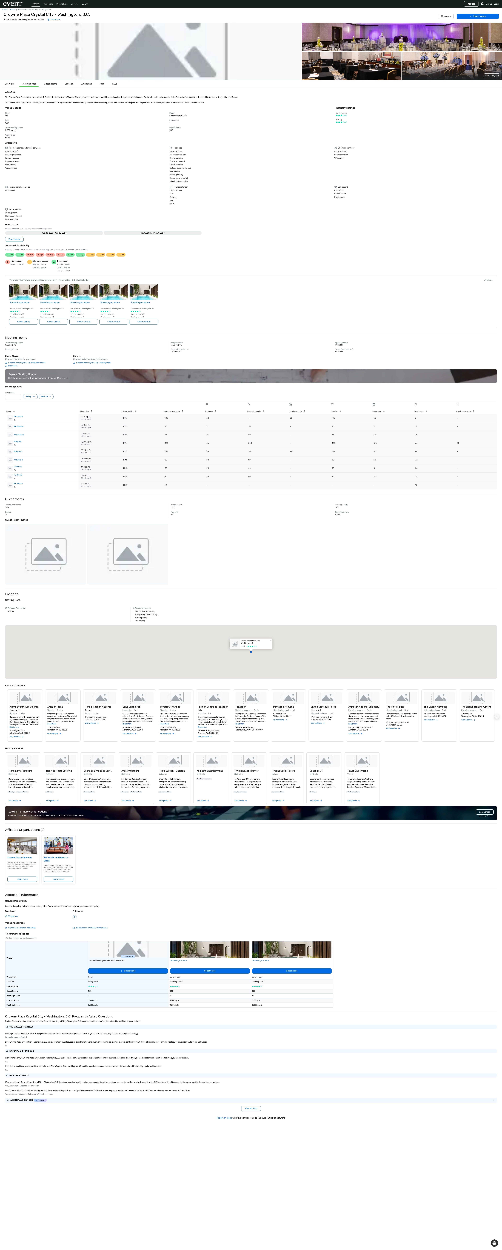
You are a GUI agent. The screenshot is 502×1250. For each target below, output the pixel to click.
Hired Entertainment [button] (203, 779)
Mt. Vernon (18, 483)
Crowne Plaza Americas (19, 857)
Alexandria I (18, 426)
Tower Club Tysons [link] (357, 770)
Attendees (9, 393)
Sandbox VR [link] (316, 770)
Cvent (4, 10)
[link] (23, 761)
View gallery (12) (492, 76)
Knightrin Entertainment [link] (210, 770)
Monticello (18, 475)
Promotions (48, 4)
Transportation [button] (22, 792)
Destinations (61, 4)
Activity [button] (11, 792)
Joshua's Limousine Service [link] (98, 770)
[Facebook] (75, 917)
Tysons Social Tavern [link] (283, 770)
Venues (36, 4)
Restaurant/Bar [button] (165, 792)
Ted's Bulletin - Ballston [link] (172, 770)
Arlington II (18, 460)
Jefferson (18, 467)
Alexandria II (19, 435)
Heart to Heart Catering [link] (59, 770)
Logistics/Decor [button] (240, 792)
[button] (150, 51)
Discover (74, 4)
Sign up (489, 4)
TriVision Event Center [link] (246, 770)
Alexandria (18, 416)
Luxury (85, 4)
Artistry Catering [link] (130, 770)
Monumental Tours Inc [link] (20, 770)
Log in (496, 4)
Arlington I (18, 451)
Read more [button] (14, 727)
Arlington (17, 441)
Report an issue (224, 1118)
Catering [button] (49, 792)
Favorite (447, 16)
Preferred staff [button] (136, 792)
